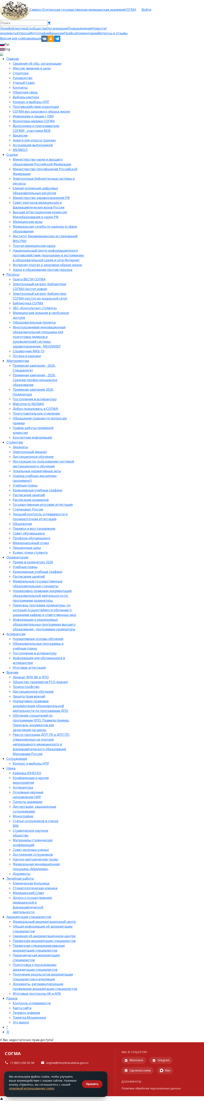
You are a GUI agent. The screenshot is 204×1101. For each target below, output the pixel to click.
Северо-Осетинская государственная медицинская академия (77, 9)
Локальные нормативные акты (37, 471)
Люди (4, 28)
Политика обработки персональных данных (151, 1088)
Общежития (22, 524)
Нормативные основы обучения (38, 639)
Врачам (12, 672)
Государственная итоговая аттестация (43, 504)
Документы (21, 873)
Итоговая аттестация (29, 667)
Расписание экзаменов (31, 500)
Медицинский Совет (28, 893)
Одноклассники (140, 1070)
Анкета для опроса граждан (34, 140)
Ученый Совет (24, 82)
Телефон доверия (26, 1013)
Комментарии (87, 33)
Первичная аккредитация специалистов (44, 941)
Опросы (23, 33)
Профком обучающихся (31, 538)
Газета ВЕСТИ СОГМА (29, 279)
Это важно (21, 1022)
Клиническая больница (31, 883)
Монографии (23, 816)
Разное (12, 998)
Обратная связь (25, 92)
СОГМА (130, 9)
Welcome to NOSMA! (28, 404)
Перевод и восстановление (34, 528)
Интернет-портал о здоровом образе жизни (47, 265)
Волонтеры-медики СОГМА (34, 121)
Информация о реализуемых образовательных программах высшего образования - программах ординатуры (44, 624)
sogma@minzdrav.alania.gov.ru (67, 1063)
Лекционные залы (27, 548)
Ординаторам (17, 557)
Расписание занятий (29, 495)
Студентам (14, 442)
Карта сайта (22, 1008)
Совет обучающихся (29, 533)
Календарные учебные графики (37, 490)
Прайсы (70, 33)
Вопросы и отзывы (113, 33)
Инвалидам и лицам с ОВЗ (33, 116)
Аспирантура (23, 787)
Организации (57, 28)
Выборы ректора (26, 97)
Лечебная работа (20, 878)
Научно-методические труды (35, 859)
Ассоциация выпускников (33, 145)
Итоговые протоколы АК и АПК (37, 993)
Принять (92, 1084)
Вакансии (56, 33)
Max (167, 1070)
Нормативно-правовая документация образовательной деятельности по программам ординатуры (42, 596)
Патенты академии (27, 802)
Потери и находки (27, 356)
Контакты (20, 87)
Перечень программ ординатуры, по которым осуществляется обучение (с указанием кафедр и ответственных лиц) (44, 610)
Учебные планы (25, 485)
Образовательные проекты (34, 322)
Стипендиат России (28, 509)
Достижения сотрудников (33, 854)
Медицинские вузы (27, 222)
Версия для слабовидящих (20, 38)
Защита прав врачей (29, 696)
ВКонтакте (136, 1060)
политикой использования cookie (31, 1088)
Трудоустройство (26, 687)
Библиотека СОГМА (28, 303)
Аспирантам (16, 634)
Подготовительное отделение (36, 413)
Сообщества (37, 28)
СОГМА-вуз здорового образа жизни (41, 111)
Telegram (163, 1060)
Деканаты (20, 447)
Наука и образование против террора (42, 269)
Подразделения (80, 28)
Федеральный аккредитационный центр (44, 921)
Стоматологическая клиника (35, 888)
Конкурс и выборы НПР (31, 102)
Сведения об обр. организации (37, 63)
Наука (11, 768)
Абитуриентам (17, 361)
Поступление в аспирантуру (35, 399)
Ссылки (12, 154)
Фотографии (39, 33)
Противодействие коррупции (36, 106)
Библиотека (18, 28)
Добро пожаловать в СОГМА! (35, 408)
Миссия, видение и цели (32, 68)
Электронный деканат (30, 452)
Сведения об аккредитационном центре (44, 936)
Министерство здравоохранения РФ (41, 198)
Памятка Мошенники (29, 1017)
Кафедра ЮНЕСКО (27, 773)
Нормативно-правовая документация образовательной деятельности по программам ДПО (40, 706)
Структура (20, 73)
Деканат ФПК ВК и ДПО (31, 677)
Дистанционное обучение (33, 456)
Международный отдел (31, 543)
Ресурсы (12, 274)
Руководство (22, 78)
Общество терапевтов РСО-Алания (40, 682)
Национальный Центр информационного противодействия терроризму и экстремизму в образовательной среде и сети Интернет (48, 255)
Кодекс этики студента (30, 552)
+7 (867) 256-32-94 (22, 1063)
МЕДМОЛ (20, 150)
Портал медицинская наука (34, 245)
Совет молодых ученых (31, 850)
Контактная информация (32, 437)
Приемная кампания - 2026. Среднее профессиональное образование (35, 380)
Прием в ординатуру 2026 (33, 562)
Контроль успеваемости (32, 1003)
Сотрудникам (16, 758)
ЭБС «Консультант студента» (35, 308)
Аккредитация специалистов (28, 917)
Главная (12, 59)
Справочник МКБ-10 (28, 351)
